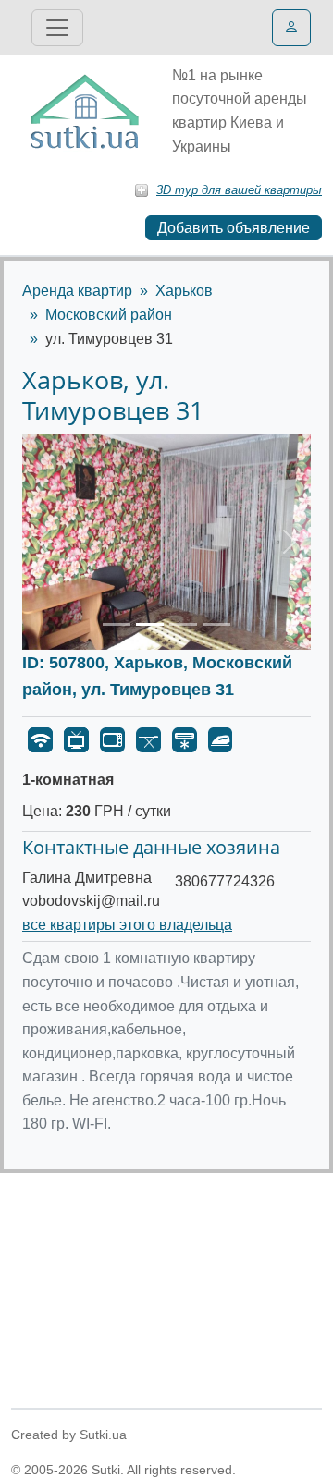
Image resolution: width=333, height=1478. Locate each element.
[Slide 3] (183, 624)
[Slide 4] (216, 624)
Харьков (184, 291)
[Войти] (291, 27)
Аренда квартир (77, 291)
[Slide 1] (116, 624)
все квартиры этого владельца (127, 925)
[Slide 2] (150, 624)
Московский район (108, 315)
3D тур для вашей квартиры (239, 190)
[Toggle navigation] (57, 27)
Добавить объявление (233, 228)
